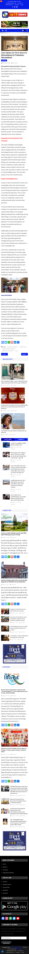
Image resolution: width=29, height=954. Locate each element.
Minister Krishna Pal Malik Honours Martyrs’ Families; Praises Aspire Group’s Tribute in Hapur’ (14, 750)
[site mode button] (23, 30)
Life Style (4, 60)
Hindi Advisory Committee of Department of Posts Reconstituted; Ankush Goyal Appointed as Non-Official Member (19, 811)
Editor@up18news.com (11, 3)
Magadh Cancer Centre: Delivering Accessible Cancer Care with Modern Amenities (25, 354)
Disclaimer (5, 890)
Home (4, 864)
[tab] (8, 439)
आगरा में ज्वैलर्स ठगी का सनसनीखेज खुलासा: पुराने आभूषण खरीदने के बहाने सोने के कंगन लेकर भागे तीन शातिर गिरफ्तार (18, 497)
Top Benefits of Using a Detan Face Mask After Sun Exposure (13, 431)
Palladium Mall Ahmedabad (8, 348)
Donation (17, 4)
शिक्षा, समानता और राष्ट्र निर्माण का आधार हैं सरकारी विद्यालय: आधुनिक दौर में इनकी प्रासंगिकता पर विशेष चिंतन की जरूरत (18, 619)
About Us (5, 867)
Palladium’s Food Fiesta (7, 350)
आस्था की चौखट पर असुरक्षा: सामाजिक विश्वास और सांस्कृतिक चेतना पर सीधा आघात (19, 636)
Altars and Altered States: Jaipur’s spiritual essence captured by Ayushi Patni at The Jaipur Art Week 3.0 (14, 382)
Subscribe (6, 943)
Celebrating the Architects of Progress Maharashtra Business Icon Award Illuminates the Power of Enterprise (14, 407)
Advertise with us (9, 4)
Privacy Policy (6, 887)
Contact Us (20, 3)
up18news (15, 63)
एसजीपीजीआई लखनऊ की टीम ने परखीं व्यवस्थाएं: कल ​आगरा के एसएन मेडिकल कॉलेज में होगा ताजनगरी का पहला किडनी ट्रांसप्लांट (18, 484)
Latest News (8, 439)
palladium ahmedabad (12, 346)
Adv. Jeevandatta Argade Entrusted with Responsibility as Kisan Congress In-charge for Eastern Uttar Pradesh (18, 822)
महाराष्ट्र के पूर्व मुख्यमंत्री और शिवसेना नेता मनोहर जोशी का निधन (5, 354)
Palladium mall (23, 346)
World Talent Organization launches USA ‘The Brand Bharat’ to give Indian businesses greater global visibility (14, 691)
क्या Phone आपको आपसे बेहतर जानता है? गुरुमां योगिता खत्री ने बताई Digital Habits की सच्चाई (13, 534)
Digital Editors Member (8, 872)
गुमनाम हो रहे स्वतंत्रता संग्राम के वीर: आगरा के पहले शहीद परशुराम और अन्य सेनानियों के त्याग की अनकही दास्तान (14, 581)
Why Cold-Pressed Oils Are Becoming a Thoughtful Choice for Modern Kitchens (18, 801)
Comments (21, 439)
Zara (16, 350)
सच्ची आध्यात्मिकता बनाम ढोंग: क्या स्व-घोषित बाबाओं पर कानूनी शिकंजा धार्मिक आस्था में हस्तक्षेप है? (18, 628)
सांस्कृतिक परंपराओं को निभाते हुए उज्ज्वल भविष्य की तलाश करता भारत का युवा (18, 610)
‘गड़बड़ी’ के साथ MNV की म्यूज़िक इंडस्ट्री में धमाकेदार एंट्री (18, 444)
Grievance (5, 893)
